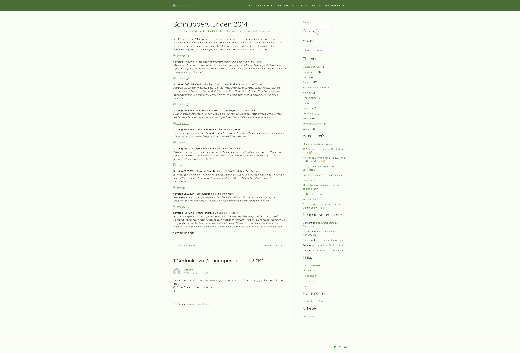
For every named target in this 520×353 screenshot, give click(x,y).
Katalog (307, 92)
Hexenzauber (310, 275)
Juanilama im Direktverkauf (329, 245)
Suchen (306, 22)
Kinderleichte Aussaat (332, 240)
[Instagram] (340, 347)
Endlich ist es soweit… (314, 194)
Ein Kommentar (181, 31)
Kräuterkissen (310, 180)
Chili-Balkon (309, 270)
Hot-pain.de (309, 281)
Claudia (307, 231)
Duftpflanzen (309, 71)
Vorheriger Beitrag (185, 245)
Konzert (307, 102)
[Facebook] (335, 347)
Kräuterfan (308, 286)
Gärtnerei (197, 31)
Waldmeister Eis (311, 199)
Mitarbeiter (218, 31)
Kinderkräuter (310, 97)
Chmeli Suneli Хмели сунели (317, 143)
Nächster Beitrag (275, 245)
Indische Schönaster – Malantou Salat (323, 174)
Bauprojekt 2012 (311, 66)
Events (306, 77)
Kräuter (207, 31)
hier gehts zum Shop (313, 301)
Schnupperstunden (234, 31)
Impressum (308, 316)
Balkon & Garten (312, 265)
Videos (306, 128)
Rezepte (307, 118)
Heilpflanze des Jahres (315, 87)
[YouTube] (345, 347)
